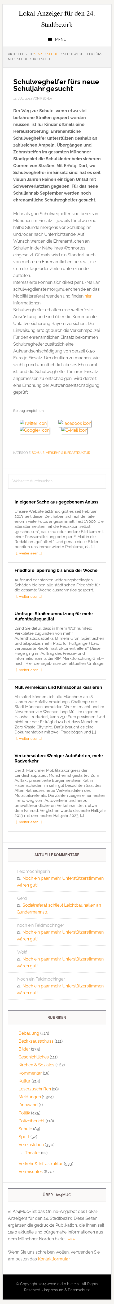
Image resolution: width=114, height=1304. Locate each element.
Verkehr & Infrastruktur (68, 453)
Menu (61, 39)
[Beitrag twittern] (36, 423)
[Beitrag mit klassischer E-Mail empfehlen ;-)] (74, 429)
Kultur (24, 1081)
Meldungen (30, 1096)
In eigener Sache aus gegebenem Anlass (56, 502)
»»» (71, 1238)
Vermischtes (31, 1171)
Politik (24, 1112)
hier (88, 296)
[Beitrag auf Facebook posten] (76, 423)
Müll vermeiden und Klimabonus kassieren (58, 687)
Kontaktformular (53, 1258)
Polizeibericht (32, 1120)
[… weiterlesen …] (29, 553)
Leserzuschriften (35, 1088)
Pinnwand (28, 1104)
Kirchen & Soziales (36, 1064)
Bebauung (29, 1033)
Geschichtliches (34, 1057)
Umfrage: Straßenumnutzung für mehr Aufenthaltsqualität (54, 616)
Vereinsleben (31, 1144)
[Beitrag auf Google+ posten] (37, 430)
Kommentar (30, 1073)
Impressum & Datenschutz (67, 1290)
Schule (38, 453)
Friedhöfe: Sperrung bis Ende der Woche (56, 570)
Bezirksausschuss (36, 1041)
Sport (24, 1136)
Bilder (24, 1049)
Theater (32, 1152)
